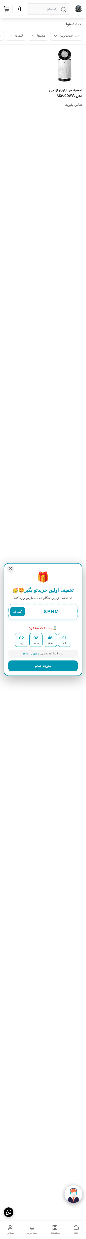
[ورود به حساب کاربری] (19, 9)
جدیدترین (66, 35)
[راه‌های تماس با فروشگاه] (8, 1212)
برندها (41, 35)
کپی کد (17, 611)
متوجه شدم (43, 666)
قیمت (19, 35)
